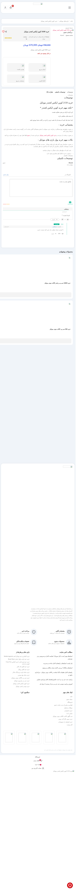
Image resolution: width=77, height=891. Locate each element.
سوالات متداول (68, 708)
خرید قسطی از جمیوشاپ (65, 722)
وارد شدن (6, 174)
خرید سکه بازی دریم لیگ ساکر (21, 672)
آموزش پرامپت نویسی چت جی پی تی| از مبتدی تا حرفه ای (56, 684)
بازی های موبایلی (64, 21)
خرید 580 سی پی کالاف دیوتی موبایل (60, 329)
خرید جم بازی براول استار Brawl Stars (18, 659)
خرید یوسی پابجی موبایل (22, 686)
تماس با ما (69, 713)
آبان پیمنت (69, 724)
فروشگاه (69, 702)
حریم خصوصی (68, 710)
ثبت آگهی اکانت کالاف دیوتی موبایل (62, 716)
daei (62, 224)
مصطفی (54, 226)
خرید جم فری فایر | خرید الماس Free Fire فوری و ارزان (17, 663)
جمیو (28, 135)
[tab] (70, 92)
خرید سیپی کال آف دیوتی (65, 719)
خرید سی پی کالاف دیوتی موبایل (20, 678)
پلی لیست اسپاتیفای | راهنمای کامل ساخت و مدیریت (57, 663)
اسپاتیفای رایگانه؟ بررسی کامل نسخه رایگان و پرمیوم (57, 668)
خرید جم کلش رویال (23, 669)
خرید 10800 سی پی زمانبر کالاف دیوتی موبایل (57, 283)
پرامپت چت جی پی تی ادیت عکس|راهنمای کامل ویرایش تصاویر (54, 679)
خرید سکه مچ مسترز (23, 675)
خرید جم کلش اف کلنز (23, 666)
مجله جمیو (69, 699)
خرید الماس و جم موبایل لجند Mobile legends (16, 656)
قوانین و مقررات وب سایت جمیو (63, 705)
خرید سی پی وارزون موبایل (21, 680)
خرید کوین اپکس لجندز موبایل (49, 21)
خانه (71, 21)
